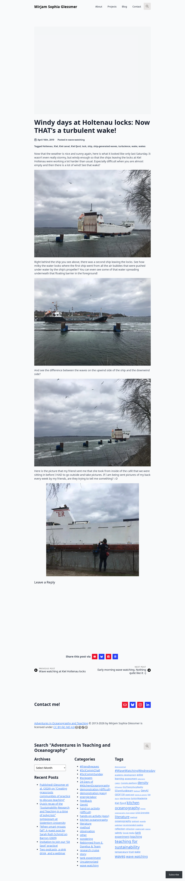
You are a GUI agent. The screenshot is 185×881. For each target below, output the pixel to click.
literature (85, 823)
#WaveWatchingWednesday (135, 770)
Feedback (86, 801)
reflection (120, 828)
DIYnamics (118, 787)
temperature (121, 851)
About (98, 6)
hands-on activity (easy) (94, 816)
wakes (142, 146)
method (85, 827)
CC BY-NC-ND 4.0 (64, 727)
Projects (112, 6)
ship (90, 146)
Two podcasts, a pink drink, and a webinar (53, 851)
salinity (118, 832)
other (83, 835)
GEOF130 (120, 794)
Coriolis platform (129, 783)
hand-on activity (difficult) (90, 810)
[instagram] (140, 705)
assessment (131, 778)
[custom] (125, 705)
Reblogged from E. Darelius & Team (91, 844)
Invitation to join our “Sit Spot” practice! (55, 843)
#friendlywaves (89, 766)
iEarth (117, 799)
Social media (128, 833)
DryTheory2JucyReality (133, 787)
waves (120, 856)
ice (149, 794)
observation (87, 831)
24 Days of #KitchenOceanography (95, 783)
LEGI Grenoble (142, 812)
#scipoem (86, 778)
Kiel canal (64, 146)
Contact (136, 6)
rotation (148, 829)
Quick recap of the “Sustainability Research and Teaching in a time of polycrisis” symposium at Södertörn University (54, 813)
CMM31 (117, 783)
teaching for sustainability (127, 844)
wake (134, 146)
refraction (130, 829)
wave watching (76, 139)
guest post (129, 794)
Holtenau (48, 146)
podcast (135, 821)
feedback (137, 791)
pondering (86, 839)
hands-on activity (141, 795)
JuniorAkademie (139, 798)
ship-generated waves (105, 146)
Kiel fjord (76, 146)
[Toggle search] (147, 6)
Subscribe (174, 874)
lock (84, 146)
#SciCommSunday (91, 774)
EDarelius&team (124, 790)
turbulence (124, 146)
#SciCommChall (90, 770)
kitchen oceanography (94, 820)
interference (125, 798)
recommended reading (133, 825)
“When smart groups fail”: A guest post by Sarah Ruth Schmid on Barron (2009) (53, 832)
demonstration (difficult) (95, 789)
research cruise (89, 850)
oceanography (123, 821)
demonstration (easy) (93, 793)
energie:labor (88, 797)
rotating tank (140, 829)
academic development (125, 775)
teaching (136, 836)
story (83, 854)
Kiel (56, 146)
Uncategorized (89, 861)
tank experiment (90, 858)
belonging (141, 779)
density (143, 782)
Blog (124, 6)
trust (131, 851)
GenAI (84, 804)
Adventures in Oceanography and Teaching (61, 723)
